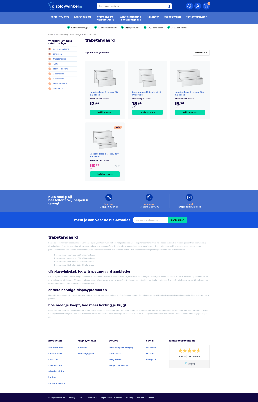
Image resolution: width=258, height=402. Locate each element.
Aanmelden (177, 220)
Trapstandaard (59, 59)
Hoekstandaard (60, 84)
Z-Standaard (58, 79)
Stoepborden (55, 365)
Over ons (82, 347)
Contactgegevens (87, 353)
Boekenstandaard (61, 49)
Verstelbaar (58, 89)
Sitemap (129, 398)
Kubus (55, 64)
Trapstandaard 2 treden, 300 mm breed (189, 93)
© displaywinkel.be (56, 398)
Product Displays (60, 69)
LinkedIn (150, 353)
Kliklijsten (53, 359)
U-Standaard (58, 74)
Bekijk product (104, 112)
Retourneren (115, 353)
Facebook (151, 347)
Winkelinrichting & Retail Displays (68, 35)
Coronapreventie (56, 383)
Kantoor (52, 377)
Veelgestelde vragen (119, 365)
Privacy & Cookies (76, 398)
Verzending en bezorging (121, 347)
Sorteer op (201, 52)
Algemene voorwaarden (111, 398)
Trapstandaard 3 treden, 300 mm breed (104, 155)
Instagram (151, 359)
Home (50, 35)
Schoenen (57, 54)
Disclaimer (92, 398)
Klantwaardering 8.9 (80, 27)
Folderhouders (55, 347)
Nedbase (150, 398)
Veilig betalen (115, 359)
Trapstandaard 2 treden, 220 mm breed (104, 93)
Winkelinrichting (56, 371)
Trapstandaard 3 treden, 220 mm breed (146, 93)
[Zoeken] (168, 6)
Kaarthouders (55, 353)
